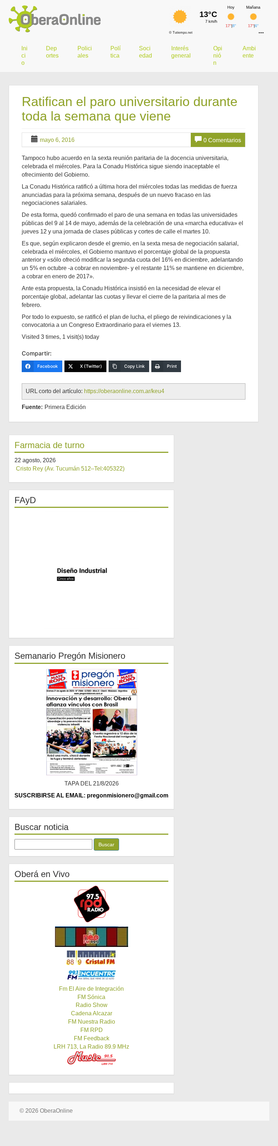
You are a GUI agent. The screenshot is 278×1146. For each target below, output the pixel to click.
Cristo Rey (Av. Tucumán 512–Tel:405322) (70, 468)
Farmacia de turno (49, 445)
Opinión (217, 55)
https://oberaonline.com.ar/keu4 (124, 391)
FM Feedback (91, 1038)
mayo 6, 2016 (57, 140)
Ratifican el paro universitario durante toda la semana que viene (129, 108)
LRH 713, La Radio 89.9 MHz (91, 1047)
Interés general (181, 52)
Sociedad (145, 52)
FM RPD (91, 1030)
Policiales (84, 52)
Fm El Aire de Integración (91, 989)
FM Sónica (91, 997)
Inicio (24, 55)
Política (115, 52)
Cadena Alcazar (91, 1013)
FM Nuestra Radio (91, 1022)
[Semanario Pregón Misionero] (91, 721)
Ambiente (249, 52)
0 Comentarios (222, 140)
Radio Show (92, 1005)
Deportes (52, 52)
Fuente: (32, 407)
